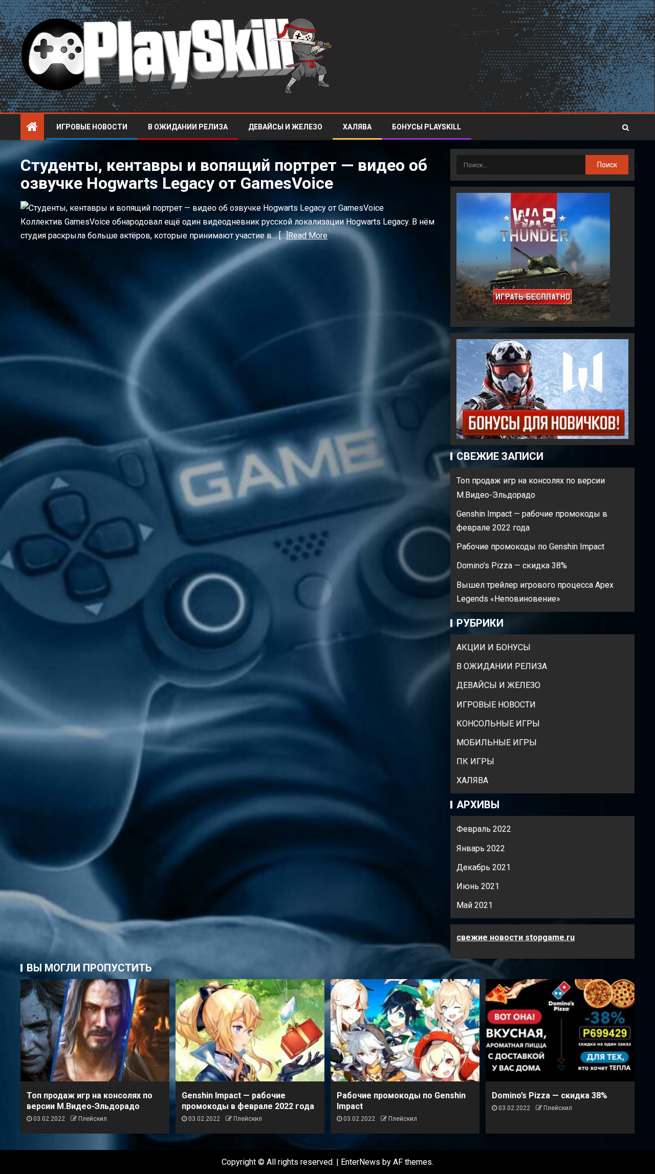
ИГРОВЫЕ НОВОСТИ (91, 127)
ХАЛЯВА (357, 127)
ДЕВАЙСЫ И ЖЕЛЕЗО (285, 127)
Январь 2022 (480, 848)
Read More (308, 235)
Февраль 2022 (483, 829)
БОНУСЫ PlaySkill (426, 127)
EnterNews (360, 1162)
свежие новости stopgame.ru (515, 937)
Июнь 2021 (477, 886)
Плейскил (92, 1118)
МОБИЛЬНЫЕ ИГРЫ (496, 742)
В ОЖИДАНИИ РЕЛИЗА (188, 127)
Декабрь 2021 (483, 867)
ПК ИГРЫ (475, 761)
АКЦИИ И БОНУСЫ (493, 647)
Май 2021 (474, 905)
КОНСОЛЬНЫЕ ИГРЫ (498, 723)
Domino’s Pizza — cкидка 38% (511, 565)
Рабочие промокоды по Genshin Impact (530, 546)
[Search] (625, 127)
